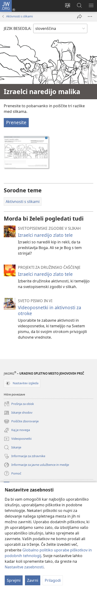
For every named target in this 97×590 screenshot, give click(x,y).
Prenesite (16, 122)
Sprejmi (13, 580)
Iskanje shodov (18, 413)
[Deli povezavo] (79, 16)
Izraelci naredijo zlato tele (45, 235)
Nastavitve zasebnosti (24, 567)
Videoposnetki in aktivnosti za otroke (49, 310)
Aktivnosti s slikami (19, 16)
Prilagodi (53, 580)
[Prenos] (26, 152)
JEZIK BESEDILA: (17, 28)
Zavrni (32, 580)
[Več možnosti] (90, 16)
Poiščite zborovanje (21, 421)
